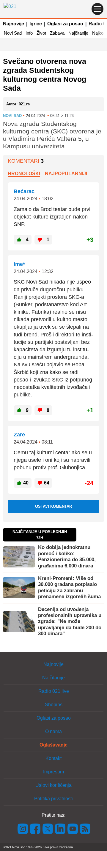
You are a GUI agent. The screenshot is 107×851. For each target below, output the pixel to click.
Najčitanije (78, 33)
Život (41, 33)
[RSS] (84, 828)
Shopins (53, 704)
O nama (53, 731)
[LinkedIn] (60, 828)
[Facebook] (35, 828)
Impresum (53, 771)
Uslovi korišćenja (53, 785)
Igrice (35, 23)
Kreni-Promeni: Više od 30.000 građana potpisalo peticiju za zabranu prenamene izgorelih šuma (69, 587)
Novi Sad (13, 33)
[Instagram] (23, 828)
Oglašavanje (53, 744)
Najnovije (13, 23)
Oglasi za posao (65, 23)
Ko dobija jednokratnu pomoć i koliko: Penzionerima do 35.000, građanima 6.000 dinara (67, 556)
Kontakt (53, 758)
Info (29, 33)
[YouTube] (73, 828)
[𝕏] (48, 828)
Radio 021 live (53, 691)
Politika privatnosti (53, 798)
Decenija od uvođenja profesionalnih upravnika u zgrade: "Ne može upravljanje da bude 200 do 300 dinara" (69, 622)
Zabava (57, 33)
